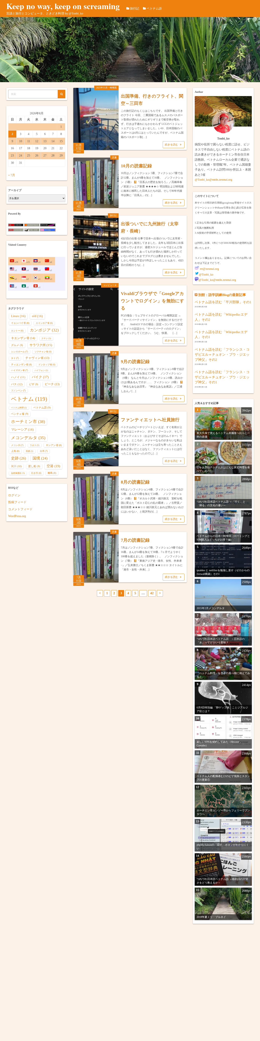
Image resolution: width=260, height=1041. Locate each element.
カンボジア (44, 330)
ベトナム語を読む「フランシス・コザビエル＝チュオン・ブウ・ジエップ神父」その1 (222, 377)
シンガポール (19, 351)
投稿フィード (17, 502)
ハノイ (18, 377)
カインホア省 (44, 323)
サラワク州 (41, 345)
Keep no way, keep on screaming (63, 6)
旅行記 (134, 8)
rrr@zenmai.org (209, 268)
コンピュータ (110, 285)
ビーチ (52, 384)
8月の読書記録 (135, 482)
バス (16, 384)
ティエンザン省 (21, 364)
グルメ (17, 345)
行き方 (36, 473)
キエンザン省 (23, 338)
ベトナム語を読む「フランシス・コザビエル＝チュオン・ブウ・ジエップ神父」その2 (222, 355)
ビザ (33, 384)
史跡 (18, 458)
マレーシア (22, 429)
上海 (15, 451)
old (37, 316)
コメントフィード (20, 509)
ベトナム (29, 399)
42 (152, 593)
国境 (40, 458)
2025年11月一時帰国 (106, 87)
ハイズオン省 (19, 370)
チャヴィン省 (37, 357)
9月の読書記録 (135, 361)
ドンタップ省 (46, 364)
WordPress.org (17, 516)
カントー (17, 331)
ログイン (14, 495)
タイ (15, 358)
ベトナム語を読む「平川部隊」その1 (223, 302)
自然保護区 (18, 473)
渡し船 (34, 466)
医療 (29, 451)
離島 (52, 473)
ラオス (34, 445)
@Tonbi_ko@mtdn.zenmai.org (213, 179)
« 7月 (11, 175)
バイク (40, 377)
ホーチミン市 (28, 421)
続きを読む (172, 144)
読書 (114, 157)
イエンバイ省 (20, 323)
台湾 (44, 451)
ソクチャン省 (42, 351)
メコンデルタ (28, 437)
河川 (16, 466)
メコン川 (17, 445)
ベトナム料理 (19, 408)
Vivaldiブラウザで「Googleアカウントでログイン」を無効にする (152, 300)
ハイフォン (41, 370)
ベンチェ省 (19, 413)
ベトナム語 (154, 8)
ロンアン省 (54, 445)
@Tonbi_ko (206, 274)
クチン (46, 338)
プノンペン (18, 390)
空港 (53, 466)
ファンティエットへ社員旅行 (150, 419)
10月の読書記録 (136, 166)
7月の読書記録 (135, 540)
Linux (18, 316)
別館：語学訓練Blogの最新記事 (222, 295)
